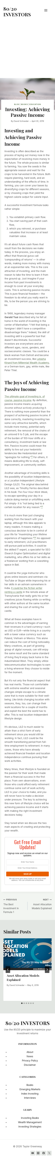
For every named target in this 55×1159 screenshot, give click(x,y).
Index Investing (29, 1093)
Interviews (30, 1097)
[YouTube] (32, 1153)
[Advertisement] (27, 49)
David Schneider (21, 121)
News (30, 1056)
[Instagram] (38, 1153)
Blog (16, 104)
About (30, 1052)
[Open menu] (47, 10)
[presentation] (27, 954)
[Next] (47, 969)
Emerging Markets (30, 1089)
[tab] (22, 1003)
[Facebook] (43, 1153)
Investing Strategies (29, 1126)
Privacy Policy (30, 1060)
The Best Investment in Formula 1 (11, 906)
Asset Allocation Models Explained (42, 904)
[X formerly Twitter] (49, 1153)
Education (35, 104)
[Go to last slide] (8, 969)
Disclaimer (30, 1065)
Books (24, 104)
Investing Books (30, 1118)
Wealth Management (30, 1122)
